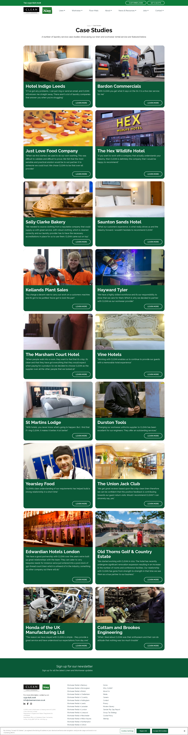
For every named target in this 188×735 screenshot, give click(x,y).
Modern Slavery (108, 706)
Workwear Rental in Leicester (77, 706)
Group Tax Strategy (110, 712)
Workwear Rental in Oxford (76, 725)
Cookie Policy (108, 715)
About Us (106, 691)
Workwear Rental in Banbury (77, 685)
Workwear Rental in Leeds (76, 703)
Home (89, 25)
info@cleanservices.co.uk (34, 700)
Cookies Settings (127, 731)
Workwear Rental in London (77, 709)
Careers (106, 697)
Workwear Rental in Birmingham (78, 688)
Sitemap (106, 719)
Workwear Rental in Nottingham (78, 700)
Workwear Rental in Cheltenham (78, 694)
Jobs (145, 10)
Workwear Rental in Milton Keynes (79, 719)
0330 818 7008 (30, 698)
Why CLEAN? (108, 688)
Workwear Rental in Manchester (78, 715)
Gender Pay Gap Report (111, 709)
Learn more (81, 103)
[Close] (184, 731)
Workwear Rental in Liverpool (77, 712)
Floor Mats (93, 10)
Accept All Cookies (160, 731)
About (107, 10)
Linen (61, 10)
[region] (94, 731)
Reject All (143, 731)
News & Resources (127, 10)
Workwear (76, 10)
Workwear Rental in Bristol (76, 691)
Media (105, 694)
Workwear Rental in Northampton (79, 722)
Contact (158, 10)
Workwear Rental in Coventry (77, 697)
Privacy (105, 703)
